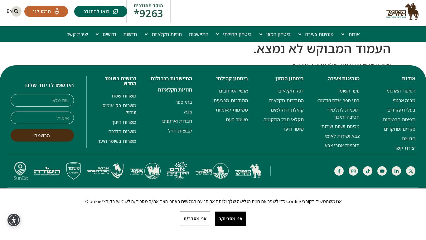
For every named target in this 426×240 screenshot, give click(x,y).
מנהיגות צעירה (319, 34)
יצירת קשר (77, 34)
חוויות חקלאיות (167, 34)
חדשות (130, 34)
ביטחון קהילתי (237, 34)
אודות (354, 34)
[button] (16, 11)
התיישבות (198, 34)
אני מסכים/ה (230, 218)
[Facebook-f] (339, 171)
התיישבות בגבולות (171, 78)
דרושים (109, 34)
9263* (148, 13)
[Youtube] (382, 171)
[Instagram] (353, 171)
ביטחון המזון (278, 34)
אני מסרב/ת (195, 218)
